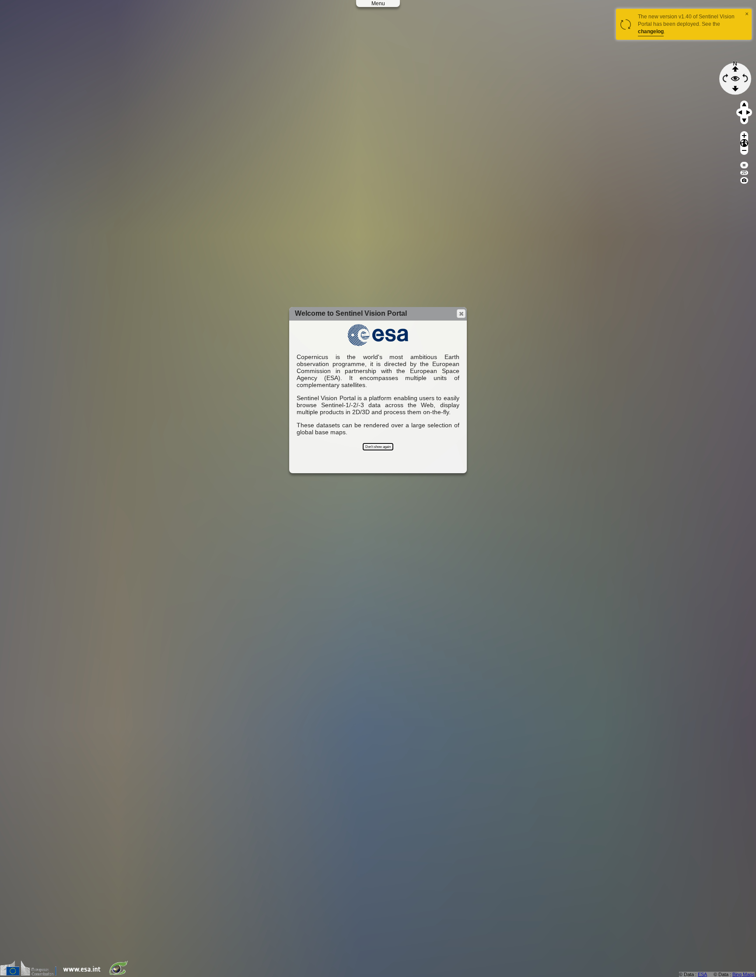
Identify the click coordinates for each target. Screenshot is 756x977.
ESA (702, 974)
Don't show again (378, 447)
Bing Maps (743, 974)
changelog (651, 31)
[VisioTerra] (120, 973)
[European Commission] (30, 973)
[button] (461, 313)
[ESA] (84, 973)
